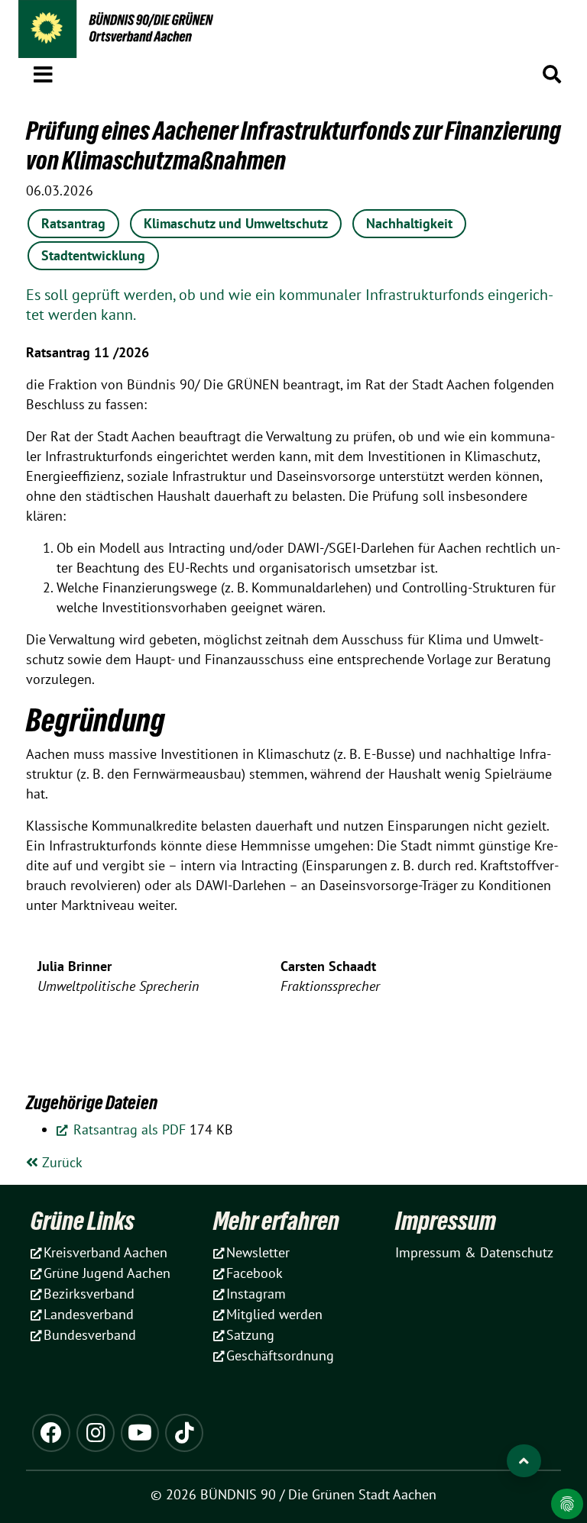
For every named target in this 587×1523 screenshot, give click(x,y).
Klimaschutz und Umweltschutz (236, 223)
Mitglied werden (274, 1314)
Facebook (254, 1273)
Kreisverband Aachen (105, 1252)
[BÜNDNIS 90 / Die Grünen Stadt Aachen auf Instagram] (95, 1433)
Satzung (250, 1335)
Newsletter (258, 1252)
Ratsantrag (73, 223)
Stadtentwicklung (93, 255)
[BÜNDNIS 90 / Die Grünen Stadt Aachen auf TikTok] (184, 1433)
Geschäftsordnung (280, 1355)
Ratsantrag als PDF (128, 1129)
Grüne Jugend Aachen (107, 1273)
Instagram (256, 1293)
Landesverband (89, 1314)
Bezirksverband (89, 1293)
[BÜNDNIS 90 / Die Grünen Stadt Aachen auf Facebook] (51, 1433)
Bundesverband (90, 1335)
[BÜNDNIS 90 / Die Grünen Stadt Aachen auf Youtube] (140, 1433)
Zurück (60, 1162)
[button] (43, 72)
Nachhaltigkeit (409, 223)
